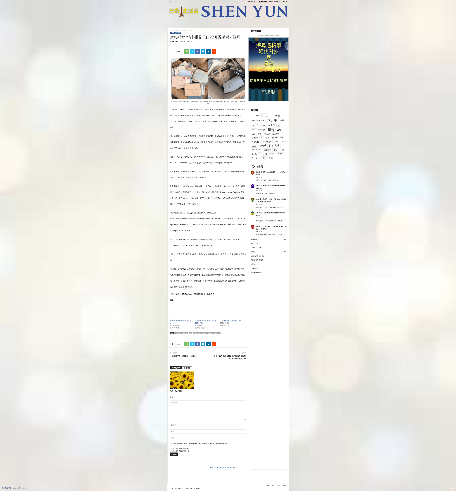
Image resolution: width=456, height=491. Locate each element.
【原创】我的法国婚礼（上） (231, 321)
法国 (254, 146)
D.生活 (253, 252)
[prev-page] (242, 368)
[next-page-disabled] (245, 368)
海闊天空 (254, 272)
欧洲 (267, 138)
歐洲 (281, 138)
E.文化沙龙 (173, 388)
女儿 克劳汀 (184, 333)
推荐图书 (255, 31)
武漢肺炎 (267, 141)
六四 (253, 125)
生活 (275, 150)
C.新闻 (172, 33)
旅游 (262, 137)
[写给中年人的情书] (182, 380)
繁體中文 (11, 488)
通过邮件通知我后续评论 (180, 448)
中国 (253, 120)
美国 (265, 154)
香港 (270, 157)
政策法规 (267, 134)
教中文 (284, 485)
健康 (282, 120)
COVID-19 (255, 115)
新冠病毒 (255, 138)
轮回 (264, 158)
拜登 (259, 134)
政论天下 (275, 134)
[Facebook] (197, 51)
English (17, 488)
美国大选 (272, 154)
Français (24, 488)
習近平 (280, 154)
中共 (264, 115)
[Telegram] (203, 51)
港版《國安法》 (257, 150)
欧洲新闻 (175, 30)
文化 (278, 485)
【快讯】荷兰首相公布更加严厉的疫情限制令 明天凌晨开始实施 (229, 357)
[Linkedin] (208, 51)
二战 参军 (177, 333)
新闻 (267, 485)
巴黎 (279, 130)
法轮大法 (274, 145)
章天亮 (254, 154)
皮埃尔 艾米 (217, 333)
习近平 (272, 120)
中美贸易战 (261, 120)
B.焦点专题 (254, 243)
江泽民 (283, 141)
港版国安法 (267, 150)
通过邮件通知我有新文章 (180, 451)
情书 (190, 333)
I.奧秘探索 (254, 268)
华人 (264, 125)
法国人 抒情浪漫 (197, 333)
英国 (258, 158)
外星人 (254, 129)
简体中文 (5, 488)
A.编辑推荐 (254, 239)
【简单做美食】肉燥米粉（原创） (183, 356)
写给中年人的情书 (176, 391)
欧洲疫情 (275, 138)
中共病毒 (275, 115)
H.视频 (253, 264)
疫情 (282, 150)
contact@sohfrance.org (227, 467)
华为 (258, 125)
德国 (253, 134)
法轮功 (262, 145)
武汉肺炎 (256, 141)
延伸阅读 (187, 368)
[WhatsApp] (186, 51)
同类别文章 (176, 368)
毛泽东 (276, 141)
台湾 (279, 125)
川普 (271, 130)
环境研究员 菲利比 (207, 333)
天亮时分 (261, 130)
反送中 (271, 125)
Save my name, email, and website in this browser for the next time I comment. (199, 444)
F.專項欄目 (254, 260)
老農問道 (174, 41)
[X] (170, 1)
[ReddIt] (214, 51)
